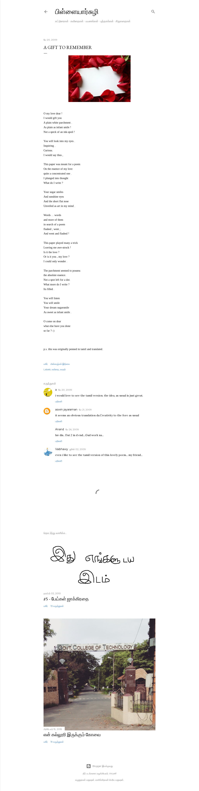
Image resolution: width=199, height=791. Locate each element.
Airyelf (112, 773)
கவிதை (55, 369)
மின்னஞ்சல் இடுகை (60, 363)
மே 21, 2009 (85, 409)
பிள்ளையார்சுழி (77, 11)
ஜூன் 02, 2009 (78, 449)
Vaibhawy (61, 449)
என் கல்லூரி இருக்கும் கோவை (72, 735)
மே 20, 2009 (65, 389)
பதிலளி (58, 401)
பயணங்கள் (92, 21)
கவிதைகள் (77, 21)
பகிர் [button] (46, 363)
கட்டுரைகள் (61, 21)
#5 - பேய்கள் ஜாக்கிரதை (66, 599)
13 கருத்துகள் (57, 606)
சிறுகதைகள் (123, 21)
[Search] (153, 11)
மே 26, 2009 (72, 429)
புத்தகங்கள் (106, 21)
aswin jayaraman (66, 409)
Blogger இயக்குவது (103, 766)
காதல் (63, 369)
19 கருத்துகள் (57, 741)
